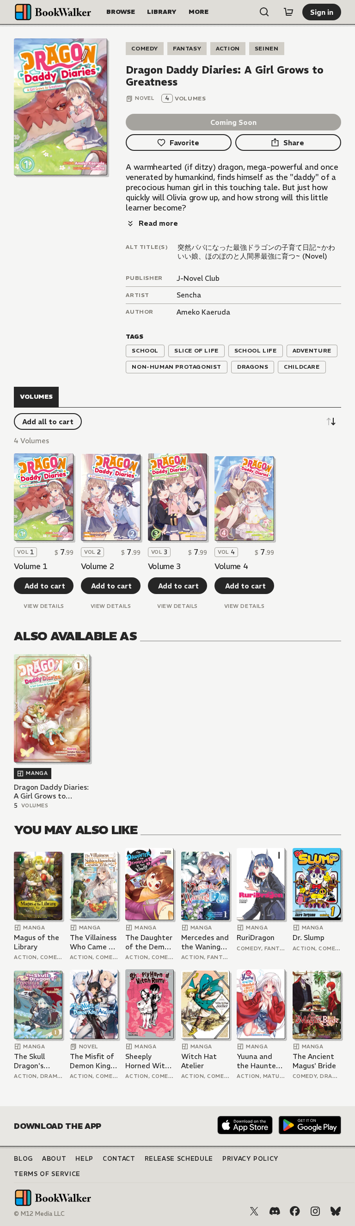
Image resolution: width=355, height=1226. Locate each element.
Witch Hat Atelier (199, 1061)
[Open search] (264, 12)
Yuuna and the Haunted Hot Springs (259, 1061)
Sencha (189, 295)
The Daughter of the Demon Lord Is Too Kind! (149, 942)
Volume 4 (231, 566)
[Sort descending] (331, 421)
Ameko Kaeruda (203, 312)
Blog (23, 1159)
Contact (119, 1159)
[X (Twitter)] (254, 1211)
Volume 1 (30, 566)
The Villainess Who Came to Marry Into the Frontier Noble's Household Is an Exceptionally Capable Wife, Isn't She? (94, 942)
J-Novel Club (198, 278)
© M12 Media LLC (39, 1214)
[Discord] (274, 1211)
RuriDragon (256, 937)
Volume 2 (97, 566)
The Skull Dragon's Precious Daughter (30, 1061)
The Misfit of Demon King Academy (92, 1061)
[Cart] (288, 12)
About (54, 1159)
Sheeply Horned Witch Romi (149, 1061)
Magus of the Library (36, 942)
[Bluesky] (335, 1211)
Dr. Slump (308, 937)
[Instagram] (315, 1211)
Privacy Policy (250, 1159)
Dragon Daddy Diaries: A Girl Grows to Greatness (51, 792)
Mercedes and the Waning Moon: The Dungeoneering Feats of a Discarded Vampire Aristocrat (205, 942)
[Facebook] (294, 1211)
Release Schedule (179, 1159)
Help (84, 1159)
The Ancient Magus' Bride (314, 1061)
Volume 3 (164, 566)
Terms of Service (47, 1174)
